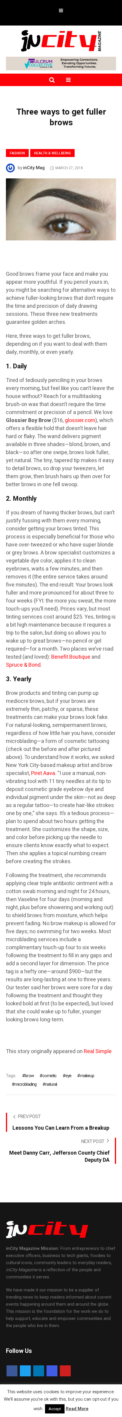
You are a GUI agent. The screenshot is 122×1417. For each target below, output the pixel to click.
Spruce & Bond (23, 665)
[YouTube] (65, 1370)
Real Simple (98, 1051)
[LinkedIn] (38, 1370)
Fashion (17, 153)
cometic (49, 1075)
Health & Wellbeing (52, 153)
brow (29, 1075)
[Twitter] (25, 1370)
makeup (87, 1075)
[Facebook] (12, 1370)
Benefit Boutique (70, 657)
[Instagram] (51, 1370)
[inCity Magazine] (61, 40)
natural (51, 1084)
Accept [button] (55, 1409)
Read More (77, 1408)
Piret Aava (43, 773)
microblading (25, 1084)
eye (68, 1075)
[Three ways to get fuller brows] (61, 209)
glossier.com (80, 420)
